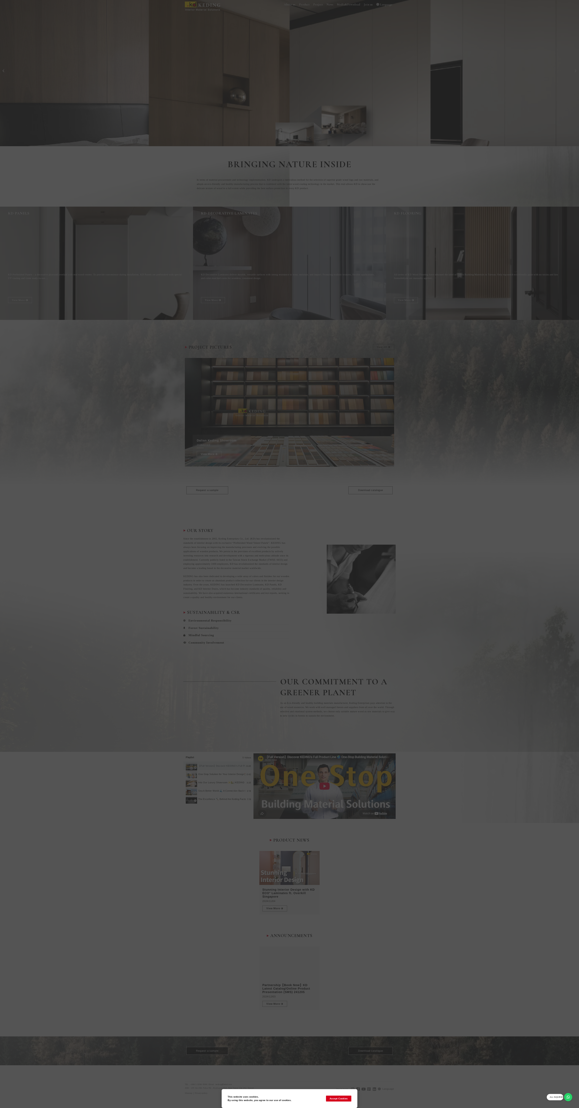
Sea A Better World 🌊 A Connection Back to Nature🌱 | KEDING (221, 791)
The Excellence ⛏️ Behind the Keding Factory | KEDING (222, 799)
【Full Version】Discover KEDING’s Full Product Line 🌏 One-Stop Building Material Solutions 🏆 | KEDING (221, 766)
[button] (289, 4)
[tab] (218, 766)
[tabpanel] (324, 786)
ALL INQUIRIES (557, 1097)
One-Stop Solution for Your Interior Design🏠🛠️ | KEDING (221, 774)
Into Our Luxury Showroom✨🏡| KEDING (221, 782)
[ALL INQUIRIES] (568, 1097)
